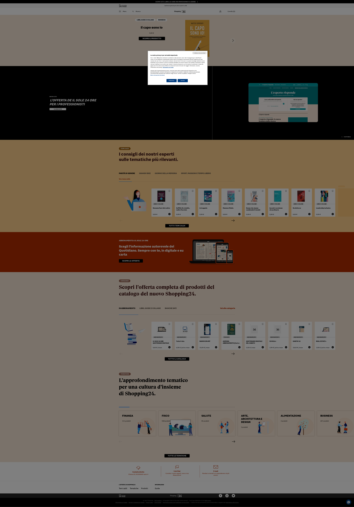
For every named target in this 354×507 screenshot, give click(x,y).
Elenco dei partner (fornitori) (157, 75)
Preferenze (171, 80)
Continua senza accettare (199, 53)
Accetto (183, 80)
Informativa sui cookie (168, 67)
